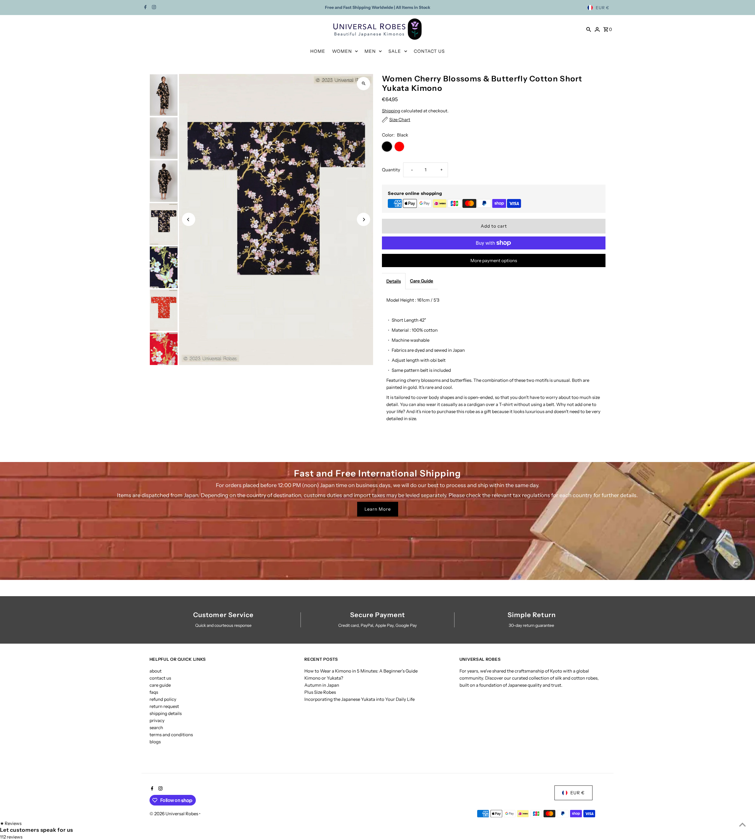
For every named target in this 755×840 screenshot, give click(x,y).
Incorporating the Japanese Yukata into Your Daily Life (359, 699)
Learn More (378, 509)
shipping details (166, 713)
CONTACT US (429, 51)
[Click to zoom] (363, 83)
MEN (370, 51)
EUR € (602, 7)
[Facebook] (145, 8)
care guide (160, 685)
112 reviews (11, 837)
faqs (154, 692)
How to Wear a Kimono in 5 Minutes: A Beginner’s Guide (361, 671)
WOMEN (342, 51)
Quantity (391, 169)
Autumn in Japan (321, 685)
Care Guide (421, 281)
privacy (157, 720)
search (156, 727)
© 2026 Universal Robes (174, 813)
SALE (394, 51)
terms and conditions (171, 734)
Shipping (391, 111)
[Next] (363, 219)
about (156, 671)
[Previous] (188, 219)
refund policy (163, 699)
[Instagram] (153, 8)
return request (164, 706)
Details (393, 281)
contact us (160, 678)
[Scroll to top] (742, 824)
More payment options (493, 260)
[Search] (588, 29)
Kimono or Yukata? (323, 678)
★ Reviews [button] (11, 823)
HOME (317, 51)
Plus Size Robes (320, 692)
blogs (155, 741)
